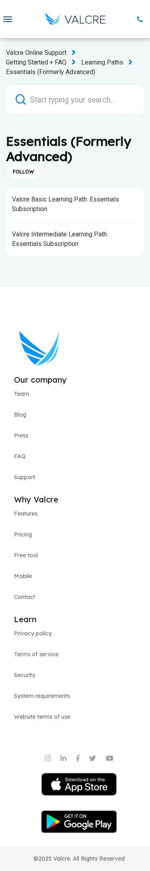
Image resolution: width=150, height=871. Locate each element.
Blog (20, 414)
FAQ (20, 456)
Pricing (23, 534)
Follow (23, 172)
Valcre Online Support (36, 52)
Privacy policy (33, 633)
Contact (24, 597)
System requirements (42, 696)
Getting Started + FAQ (36, 62)
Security (24, 675)
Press (21, 435)
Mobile (23, 576)
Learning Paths (102, 62)
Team (21, 393)
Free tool (26, 555)
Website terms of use (42, 716)
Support (24, 477)
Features (26, 513)
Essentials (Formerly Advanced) (50, 72)
